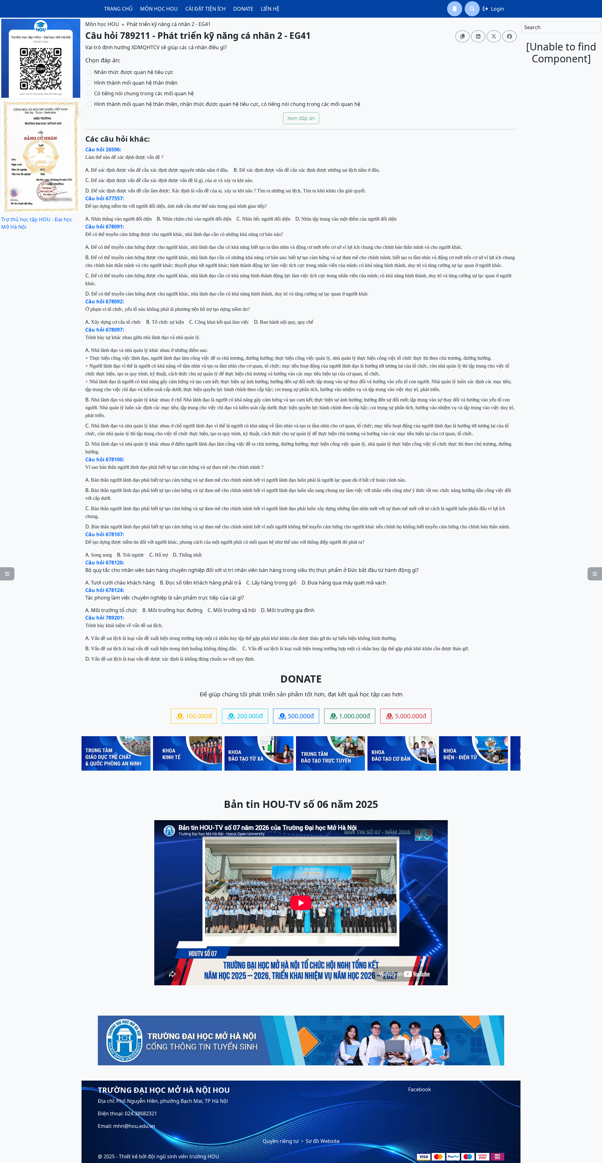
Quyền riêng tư (281, 1141)
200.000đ (245, 716)
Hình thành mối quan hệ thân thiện (135, 82)
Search (532, 27)
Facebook (419, 1089)
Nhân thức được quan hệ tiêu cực (133, 72)
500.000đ (296, 716)
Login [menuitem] (493, 8)
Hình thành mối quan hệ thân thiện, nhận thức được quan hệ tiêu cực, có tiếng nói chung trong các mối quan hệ (227, 104)
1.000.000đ (350, 716)
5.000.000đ (406, 716)
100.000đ (194, 716)
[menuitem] (118, 8)
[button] (454, 8)
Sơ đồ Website (323, 1141)
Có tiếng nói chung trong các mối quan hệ (144, 93)
